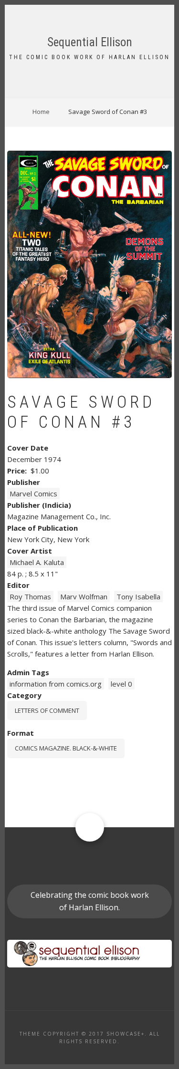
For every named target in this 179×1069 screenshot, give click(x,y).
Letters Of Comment (47, 710)
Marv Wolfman (83, 596)
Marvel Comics (33, 493)
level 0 (121, 684)
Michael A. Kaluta (37, 562)
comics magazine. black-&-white (66, 748)
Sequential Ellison (89, 42)
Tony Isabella (138, 596)
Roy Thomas (30, 596)
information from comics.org (56, 684)
